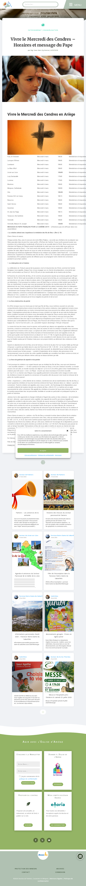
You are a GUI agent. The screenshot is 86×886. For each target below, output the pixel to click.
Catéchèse (54, 596)
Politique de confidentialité (46, 455)
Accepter (43, 450)
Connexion (60, 872)
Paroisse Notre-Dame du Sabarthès (63, 535)
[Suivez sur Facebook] (35, 840)
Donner (58, 784)
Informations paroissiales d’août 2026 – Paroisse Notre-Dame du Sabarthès (27, 636)
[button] (67, 431)
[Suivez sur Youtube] (49, 840)
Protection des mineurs (26, 869)
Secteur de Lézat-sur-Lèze (28, 535)
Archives (60, 869)
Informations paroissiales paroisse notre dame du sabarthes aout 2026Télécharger (26, 643)
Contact (26, 872)
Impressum (58, 455)
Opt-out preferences (31, 455)
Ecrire (28, 825)
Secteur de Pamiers (26, 475)
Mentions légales (56, 879)
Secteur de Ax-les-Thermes (60, 657)
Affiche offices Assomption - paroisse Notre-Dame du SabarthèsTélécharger (57, 583)
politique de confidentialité (28, 779)
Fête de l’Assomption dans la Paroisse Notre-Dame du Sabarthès (59, 576)
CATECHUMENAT (35, 30)
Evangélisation (50, 30)
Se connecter (58, 825)
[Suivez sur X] (42, 840)
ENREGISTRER (28, 783)
